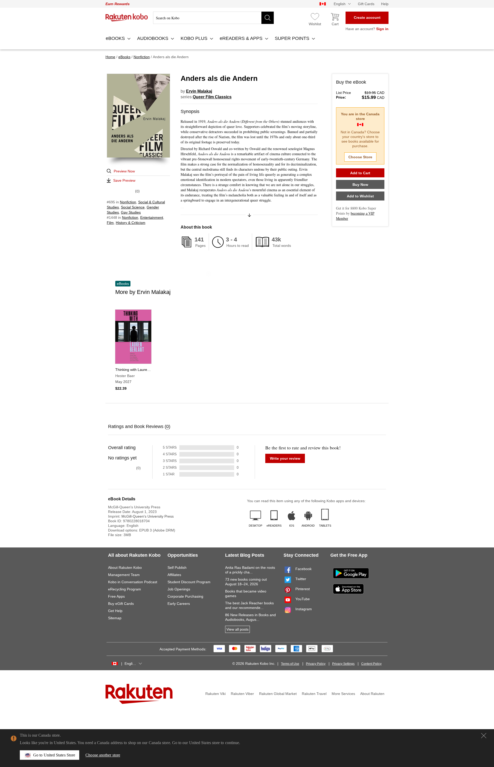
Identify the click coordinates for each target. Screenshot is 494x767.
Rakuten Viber (242, 694)
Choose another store (102, 755)
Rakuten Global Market (278, 694)
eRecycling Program (124, 589)
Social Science (133, 207)
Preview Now (124, 171)
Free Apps (116, 596)
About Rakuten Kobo (125, 567)
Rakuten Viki (215, 694)
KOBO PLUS (195, 38)
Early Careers (178, 604)
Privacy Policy (315, 664)
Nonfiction (128, 202)
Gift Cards (366, 4)
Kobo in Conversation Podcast (132, 582)
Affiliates (174, 575)
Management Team (124, 575)
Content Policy (371, 664)
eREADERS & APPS (242, 38)
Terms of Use (290, 664)
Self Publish (177, 567)
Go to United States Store (54, 755)
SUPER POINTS (293, 38)
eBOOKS (116, 38)
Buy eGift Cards (121, 604)
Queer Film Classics (212, 97)
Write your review (285, 458)
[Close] (483, 735)
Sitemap (114, 618)
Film (110, 223)
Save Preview (124, 180)
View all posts (237, 629)
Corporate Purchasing (185, 596)
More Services (343, 694)
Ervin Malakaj (199, 91)
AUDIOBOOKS (153, 38)
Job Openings (178, 589)
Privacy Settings (343, 664)
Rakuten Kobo (126, 17)
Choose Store (360, 157)
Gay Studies (131, 212)
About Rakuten (372, 694)
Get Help (115, 611)
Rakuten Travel (314, 694)
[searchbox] (213, 18)
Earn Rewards (117, 4)
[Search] (267, 18)
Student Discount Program (188, 582)
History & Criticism (130, 223)
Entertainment (151, 217)
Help (385, 4)
